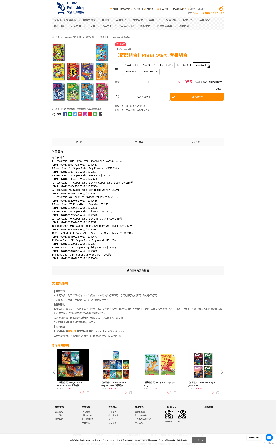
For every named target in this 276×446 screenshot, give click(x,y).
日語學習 (220, 13)
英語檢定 (204, 20)
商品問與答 (138, 142)
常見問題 (86, 412)
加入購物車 (198, 97)
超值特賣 (59, 26)
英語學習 (121, 20)
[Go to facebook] (269, 437)
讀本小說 (188, 20)
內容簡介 (80, 142)
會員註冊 (112, 419)
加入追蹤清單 (144, 97)
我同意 (200, 440)
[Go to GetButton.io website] (269, 443)
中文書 (91, 26)
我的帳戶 (151, 9)
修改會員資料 (114, 415)
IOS (179, 422)
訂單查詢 (164, 9)
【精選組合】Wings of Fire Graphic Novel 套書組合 (69, 384)
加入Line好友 (141, 415)
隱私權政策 (87, 415)
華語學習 (154, 20)
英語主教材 (89, 20)
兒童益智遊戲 (126, 26)
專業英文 (138, 20)
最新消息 (59, 415)
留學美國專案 (164, 26)
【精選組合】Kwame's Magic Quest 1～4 (201, 384)
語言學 (106, 20)
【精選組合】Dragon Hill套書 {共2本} (159, 384)
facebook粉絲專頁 (121, 9)
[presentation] (54, 372)
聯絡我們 (59, 419)
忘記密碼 (112, 423)
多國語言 (76, 26)
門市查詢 (139, 423)
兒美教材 (171, 20)
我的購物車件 (180, 9)
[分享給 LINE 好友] (70, 114)
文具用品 (107, 26)
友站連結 (86, 423)
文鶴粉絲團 (140, 412)
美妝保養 (145, 26)
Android (168, 422)
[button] (211, 419)
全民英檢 (206, 13)
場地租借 (184, 26)
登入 (136, 9)
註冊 (141, 9)
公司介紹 (59, 412)
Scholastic (197, 13)
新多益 (213, 13)
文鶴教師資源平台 (143, 419)
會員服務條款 (88, 419)
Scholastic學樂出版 (65, 20)
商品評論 (195, 142)
